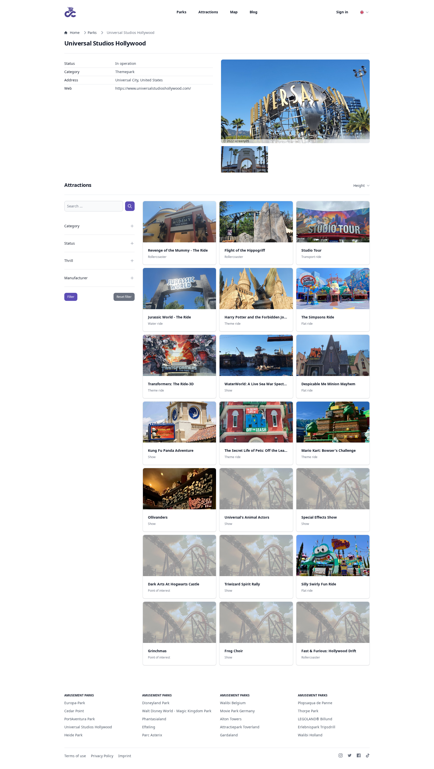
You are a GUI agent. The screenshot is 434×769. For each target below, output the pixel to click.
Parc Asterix (152, 735)
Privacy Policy (102, 755)
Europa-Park (74, 702)
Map (234, 12)
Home (75, 32)
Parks (181, 12)
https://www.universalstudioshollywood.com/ (153, 88)
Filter (70, 297)
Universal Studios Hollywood (88, 727)
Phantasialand (154, 719)
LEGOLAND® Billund (315, 719)
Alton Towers (231, 719)
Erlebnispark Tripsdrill (316, 727)
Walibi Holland (310, 735)
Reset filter (124, 297)
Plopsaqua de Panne (315, 702)
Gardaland (229, 735)
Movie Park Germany (237, 710)
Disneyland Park (155, 702)
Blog (253, 12)
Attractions (208, 12)
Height (359, 185)
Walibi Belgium (233, 702)
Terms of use (75, 755)
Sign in (342, 12)
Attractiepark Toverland (239, 727)
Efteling (148, 727)
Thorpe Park (308, 710)
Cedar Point (74, 710)
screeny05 (242, 141)
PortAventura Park (79, 719)
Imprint (124, 755)
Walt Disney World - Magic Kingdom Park (176, 710)
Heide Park (73, 735)
